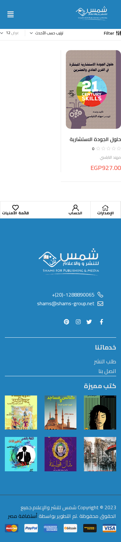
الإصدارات (105, 213)
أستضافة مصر (22, 516)
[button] (10, 14)
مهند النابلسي (110, 157)
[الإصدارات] (105, 208)
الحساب (75, 213)
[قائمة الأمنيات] (15, 208)
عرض (15, 33)
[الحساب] (75, 208)
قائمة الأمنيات (15, 213)
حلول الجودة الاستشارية (95, 139)
